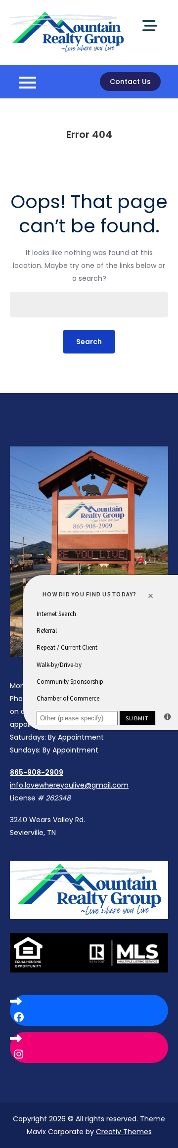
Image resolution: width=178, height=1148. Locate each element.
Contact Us (130, 82)
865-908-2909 (36, 772)
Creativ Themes (124, 1132)
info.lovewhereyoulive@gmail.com (69, 785)
